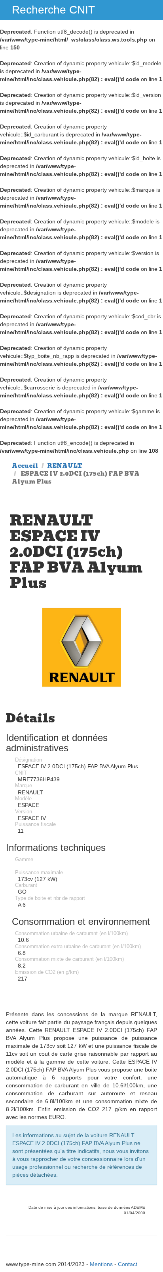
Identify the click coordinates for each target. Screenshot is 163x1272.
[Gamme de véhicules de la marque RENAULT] (81, 647)
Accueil (25, 465)
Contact (127, 1264)
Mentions (101, 1264)
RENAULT (64, 465)
